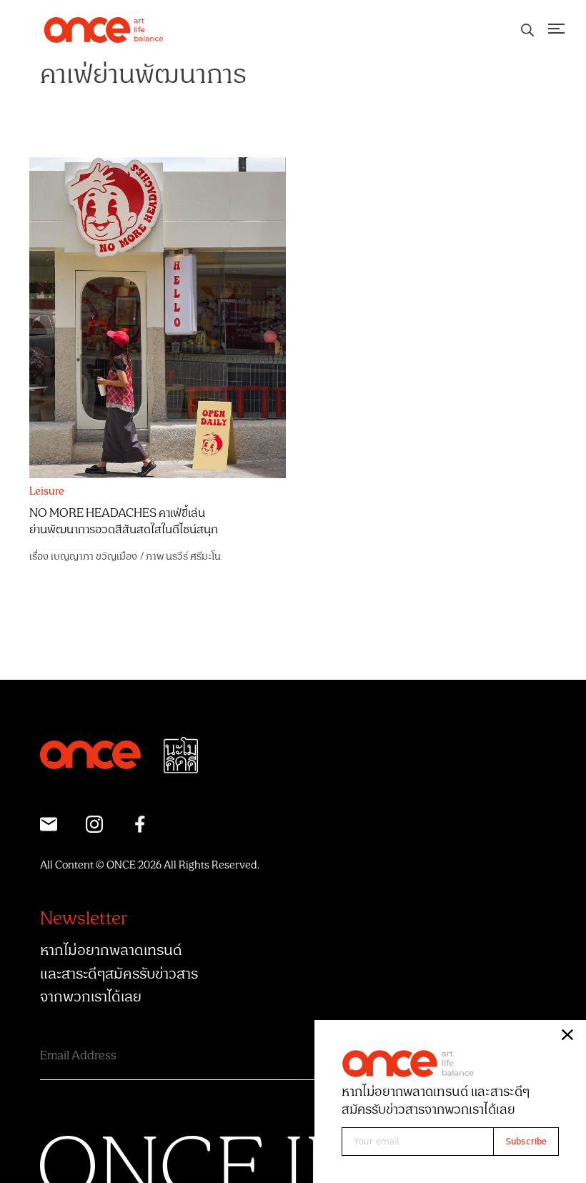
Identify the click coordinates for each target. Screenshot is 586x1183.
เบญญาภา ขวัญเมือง (94, 556)
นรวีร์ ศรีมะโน (193, 556)
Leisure (46, 492)
